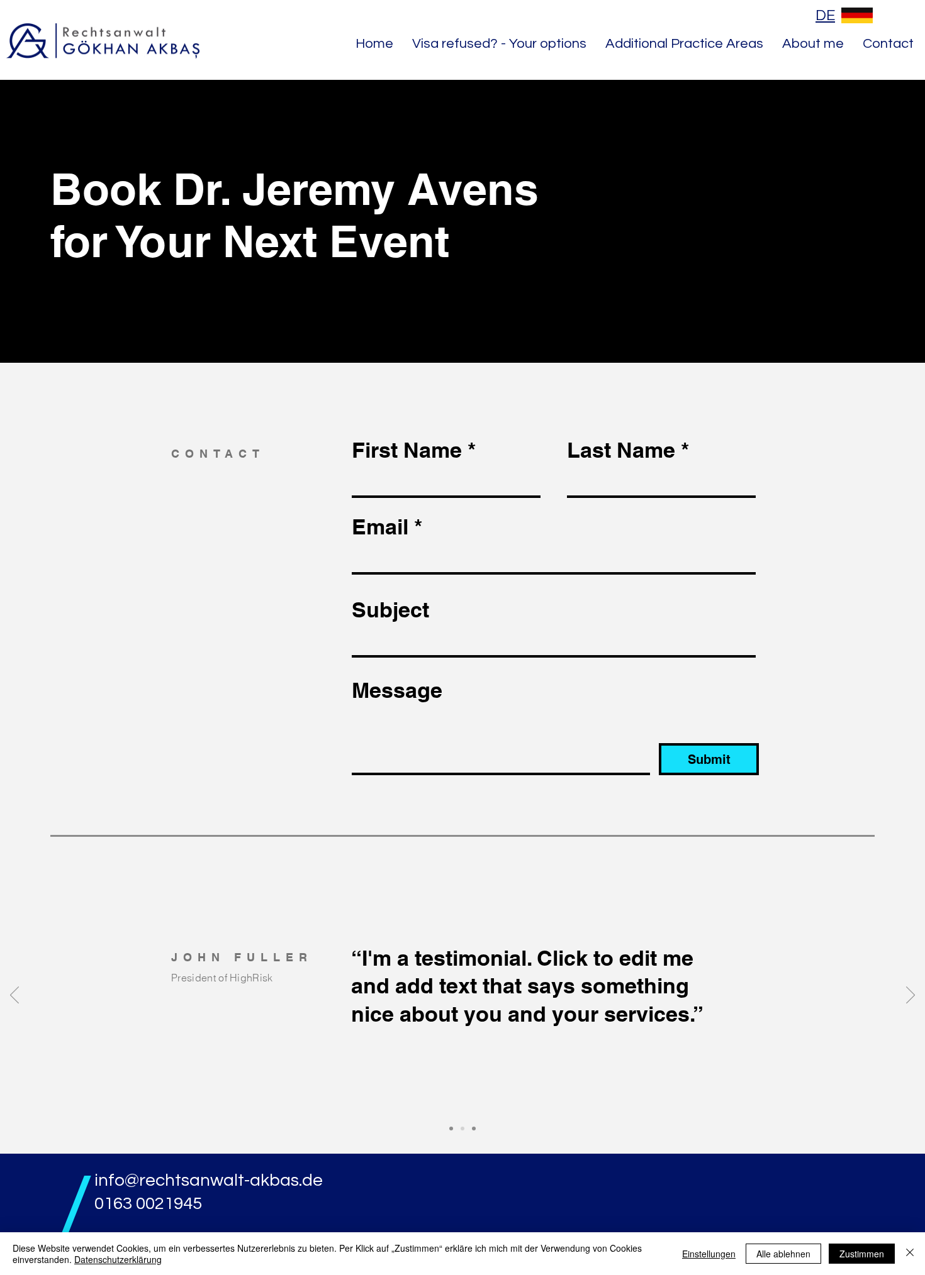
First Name (407, 450)
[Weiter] (910, 995)
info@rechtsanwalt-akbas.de (208, 1180)
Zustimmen (861, 1253)
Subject (390, 610)
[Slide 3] (474, 1128)
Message (397, 690)
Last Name (621, 450)
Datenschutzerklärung (118, 1259)
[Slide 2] (462, 1128)
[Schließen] (909, 1253)
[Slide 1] (451, 1128)
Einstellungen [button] (709, 1253)
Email (380, 527)
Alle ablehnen (783, 1253)
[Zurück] (14, 995)
